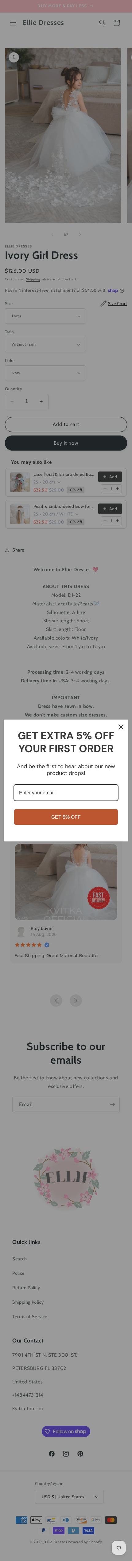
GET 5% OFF (66, 817)
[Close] (121, 727)
